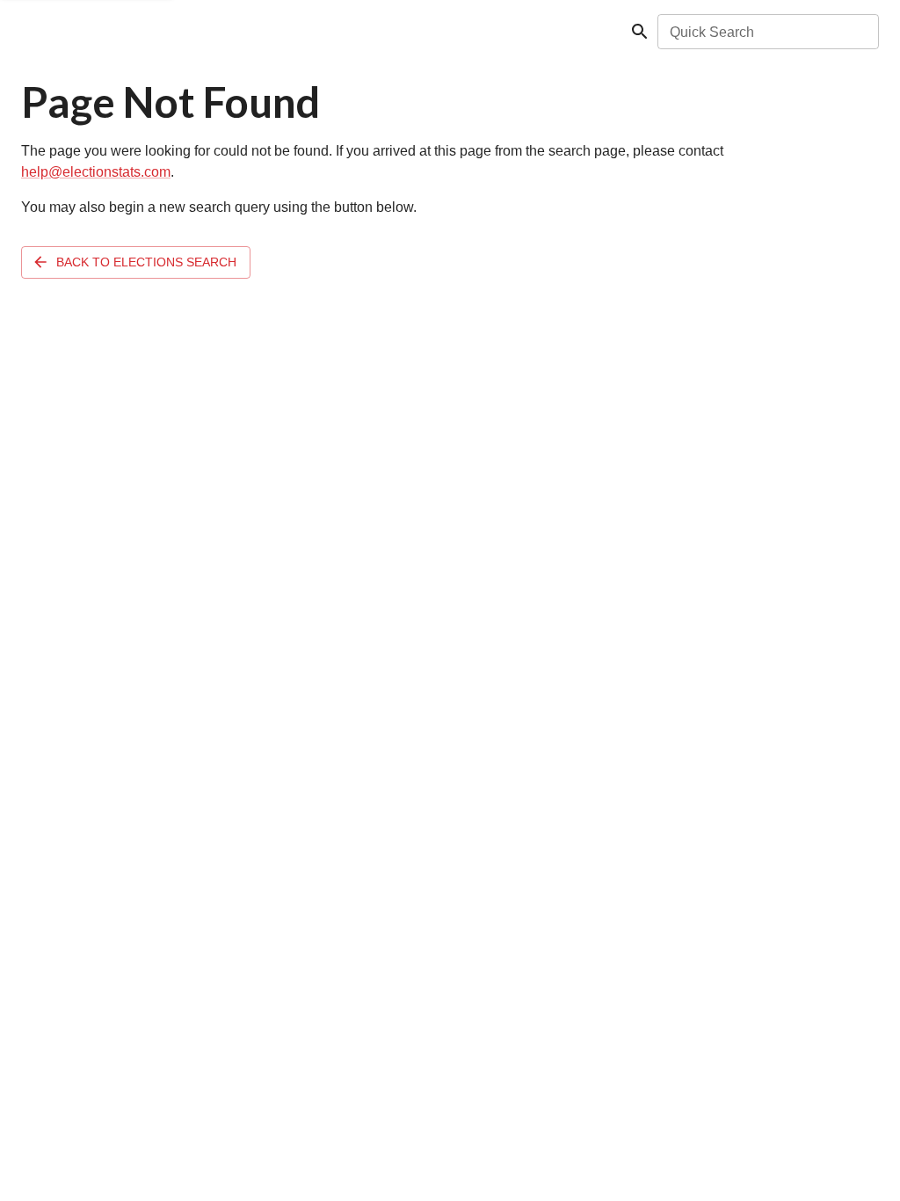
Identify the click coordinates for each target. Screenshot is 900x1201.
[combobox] (767, 31)
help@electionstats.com (96, 171)
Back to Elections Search (146, 262)
